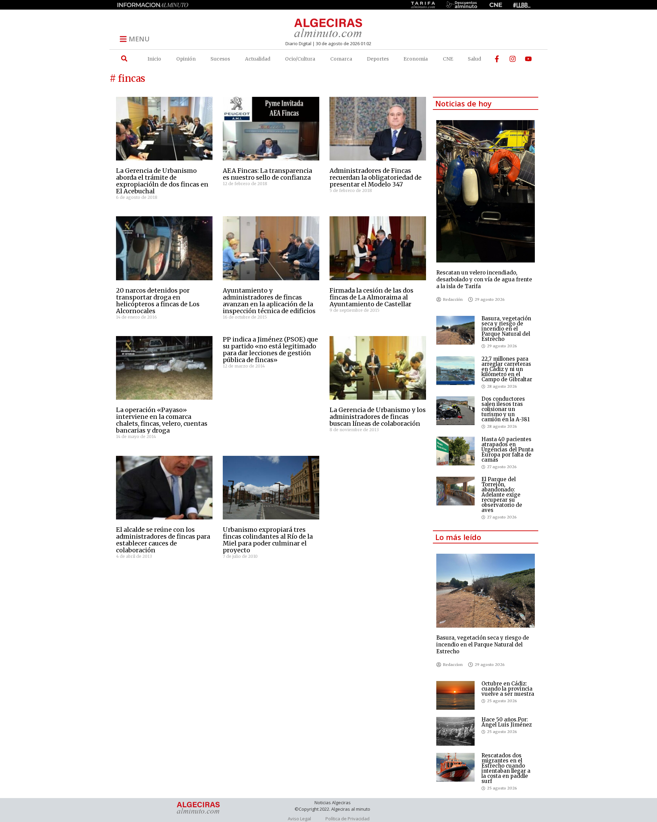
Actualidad (257, 59)
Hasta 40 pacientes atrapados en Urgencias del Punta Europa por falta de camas (507, 449)
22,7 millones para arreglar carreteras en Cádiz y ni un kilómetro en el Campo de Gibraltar (506, 369)
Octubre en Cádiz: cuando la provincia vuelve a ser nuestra (507, 688)
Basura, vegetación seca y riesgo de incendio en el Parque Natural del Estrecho (506, 328)
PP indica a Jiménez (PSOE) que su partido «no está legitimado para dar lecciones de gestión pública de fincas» (270, 349)
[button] (124, 58)
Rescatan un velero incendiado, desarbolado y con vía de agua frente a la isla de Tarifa (484, 279)
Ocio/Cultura (300, 59)
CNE (448, 59)
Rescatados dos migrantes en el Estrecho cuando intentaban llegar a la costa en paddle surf (505, 768)
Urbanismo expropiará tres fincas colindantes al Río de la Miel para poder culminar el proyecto (268, 540)
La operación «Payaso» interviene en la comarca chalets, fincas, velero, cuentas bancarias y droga (161, 420)
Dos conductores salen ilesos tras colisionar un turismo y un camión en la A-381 (505, 409)
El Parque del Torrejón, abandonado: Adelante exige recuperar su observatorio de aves (501, 494)
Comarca (341, 59)
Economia (415, 59)
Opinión (186, 59)
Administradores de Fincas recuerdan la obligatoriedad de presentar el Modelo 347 (376, 177)
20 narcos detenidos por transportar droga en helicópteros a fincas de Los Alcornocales (157, 300)
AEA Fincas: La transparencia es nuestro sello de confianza (267, 174)
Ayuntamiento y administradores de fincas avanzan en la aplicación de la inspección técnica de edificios (269, 300)
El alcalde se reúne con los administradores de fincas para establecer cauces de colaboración (163, 540)
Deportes (378, 59)
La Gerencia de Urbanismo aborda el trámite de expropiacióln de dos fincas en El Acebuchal (162, 181)
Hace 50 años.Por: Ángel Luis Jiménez (506, 722)
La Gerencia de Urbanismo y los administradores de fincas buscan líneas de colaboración (378, 416)
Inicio (154, 59)
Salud (474, 59)
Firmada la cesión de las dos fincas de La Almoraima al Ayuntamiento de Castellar (371, 297)
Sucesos (220, 59)
